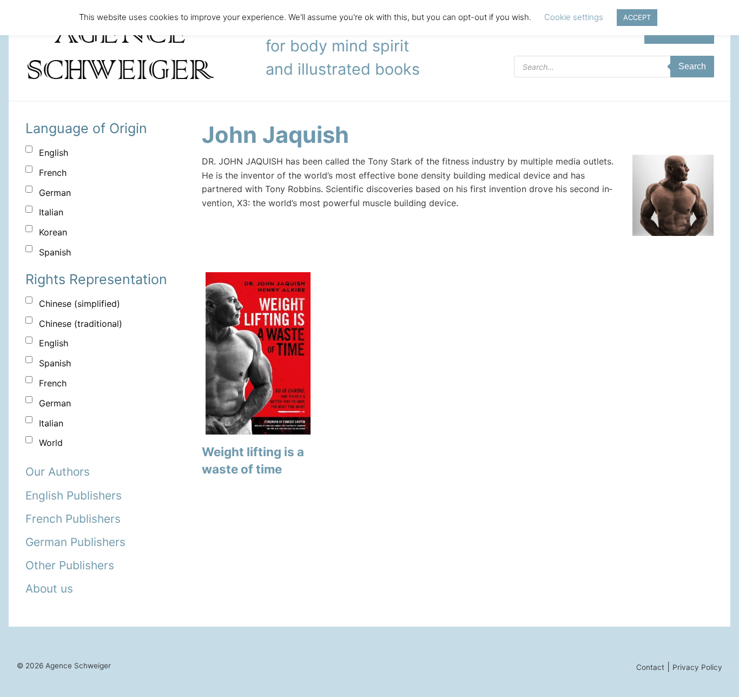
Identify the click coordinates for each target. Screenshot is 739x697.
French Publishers (73, 518)
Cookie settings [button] (573, 17)
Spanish (55, 252)
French (53, 172)
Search (692, 66)
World (51, 442)
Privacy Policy (697, 667)
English (53, 152)
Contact (650, 667)
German (55, 192)
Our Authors (57, 471)
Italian (51, 212)
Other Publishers (69, 565)
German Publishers (75, 542)
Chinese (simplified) (79, 303)
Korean (53, 232)
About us (49, 588)
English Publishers (73, 495)
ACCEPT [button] (637, 17)
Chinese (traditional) (80, 323)
